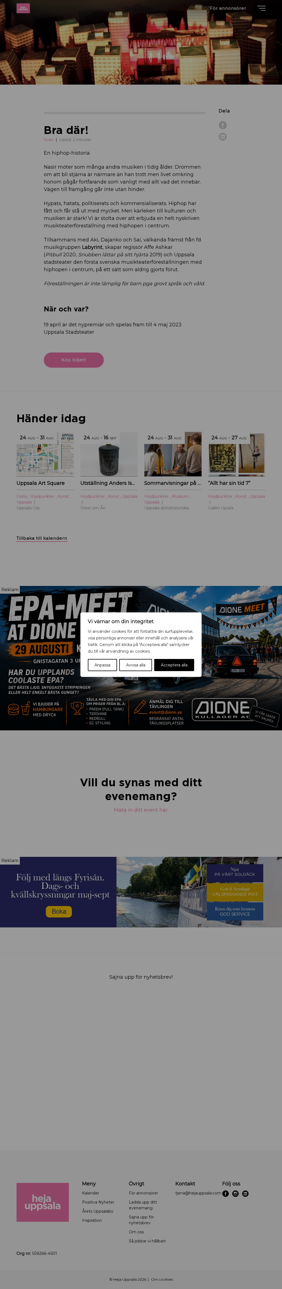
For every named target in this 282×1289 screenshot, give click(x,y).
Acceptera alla (174, 665)
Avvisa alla (135, 665)
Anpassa (102, 665)
